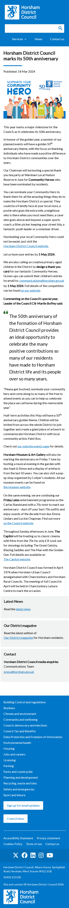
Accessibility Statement (18, 838)
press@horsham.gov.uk (19, 672)
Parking (8, 766)
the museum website (16, 487)
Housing (9, 748)
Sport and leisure (14, 795)
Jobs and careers (14, 754)
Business (9, 708)
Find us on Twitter (16, 855)
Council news (15, 818)
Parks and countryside (18, 771)
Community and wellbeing (20, 719)
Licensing (9, 760)
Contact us (57, 39)
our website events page (33, 446)
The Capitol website (16, 559)
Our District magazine (18, 637)
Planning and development (20, 777)
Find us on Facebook (24, 855)
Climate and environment (19, 713)
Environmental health (17, 742)
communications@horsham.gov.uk (41, 280)
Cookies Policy (12, 844)
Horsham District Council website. (26, 246)
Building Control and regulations (24, 702)
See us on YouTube (50, 855)
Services (17, 39)
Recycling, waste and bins (20, 783)
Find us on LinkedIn (32, 855)
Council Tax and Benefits (19, 731)
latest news (23, 609)
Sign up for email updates (23, 805)
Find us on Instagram (41, 855)
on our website (30, 290)
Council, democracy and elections (25, 725)
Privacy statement (48, 838)
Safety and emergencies (18, 789)
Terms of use (34, 844)
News (38, 39)
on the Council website (18, 523)
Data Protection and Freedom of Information (32, 737)
